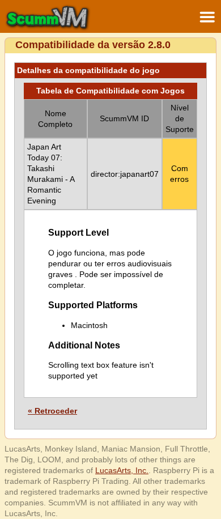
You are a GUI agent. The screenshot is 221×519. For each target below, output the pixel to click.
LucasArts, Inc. (121, 470)
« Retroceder (52, 410)
